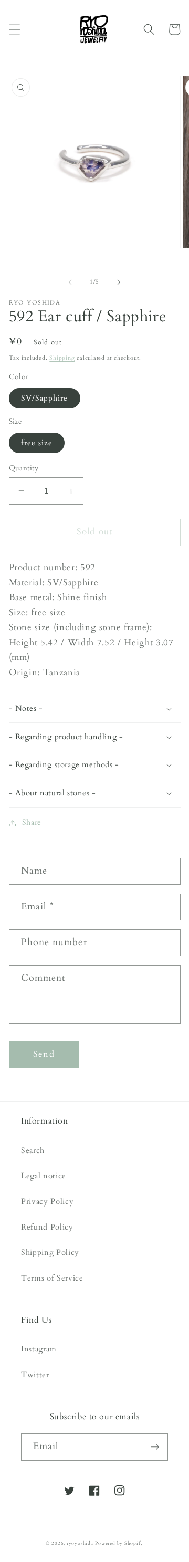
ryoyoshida (80, 1543)
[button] (14, 29)
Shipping (62, 358)
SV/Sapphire (44, 398)
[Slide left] (70, 281)
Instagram (39, 1349)
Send (43, 1054)
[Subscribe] (154, 1447)
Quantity (24, 468)
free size (37, 442)
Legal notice (43, 1175)
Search (33, 1150)
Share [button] (31, 822)
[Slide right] (118, 281)
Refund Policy (47, 1227)
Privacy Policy (47, 1201)
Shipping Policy (50, 1252)
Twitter (35, 1374)
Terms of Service (52, 1278)
